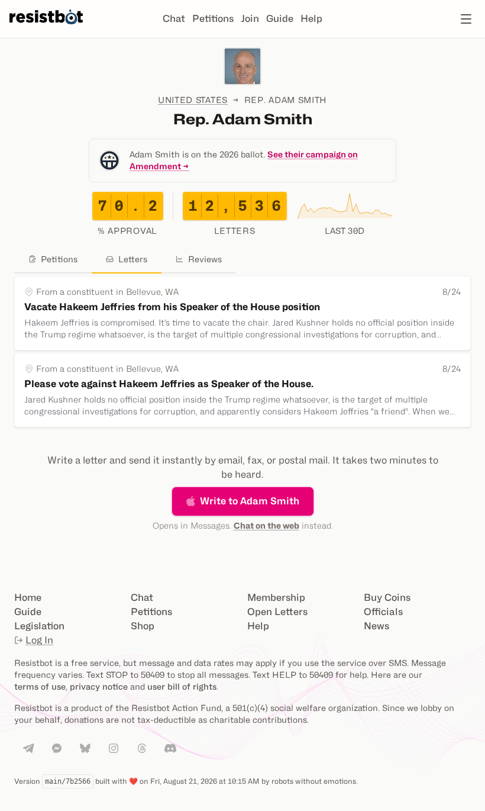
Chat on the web (266, 525)
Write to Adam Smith (249, 501)
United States (193, 100)
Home (27, 597)
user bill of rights (181, 686)
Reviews (205, 259)
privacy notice (99, 686)
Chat (174, 18)
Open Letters (277, 611)
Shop (142, 626)
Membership (276, 597)
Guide (279, 18)
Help (311, 18)
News (376, 626)
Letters (132, 259)
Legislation (39, 626)
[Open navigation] (466, 19)
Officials (383, 611)
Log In (39, 640)
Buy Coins (387, 597)
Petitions (213, 18)
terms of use (40, 686)
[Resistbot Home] (46, 28)
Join (250, 18)
